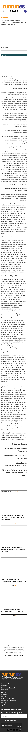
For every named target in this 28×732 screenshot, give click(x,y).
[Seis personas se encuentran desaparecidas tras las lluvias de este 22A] (14, 536)
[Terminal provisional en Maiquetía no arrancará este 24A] (14, 568)
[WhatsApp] (13, 11)
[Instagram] (20, 730)
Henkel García (4, 47)
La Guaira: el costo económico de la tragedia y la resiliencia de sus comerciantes (13, 517)
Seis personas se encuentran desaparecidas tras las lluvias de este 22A (13, 549)
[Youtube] (11, 730)
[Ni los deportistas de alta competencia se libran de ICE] (14, 598)
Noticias (4, 18)
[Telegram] (10, 11)
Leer (13, 523)
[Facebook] (15, 11)
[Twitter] (17, 730)
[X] (17, 11)
